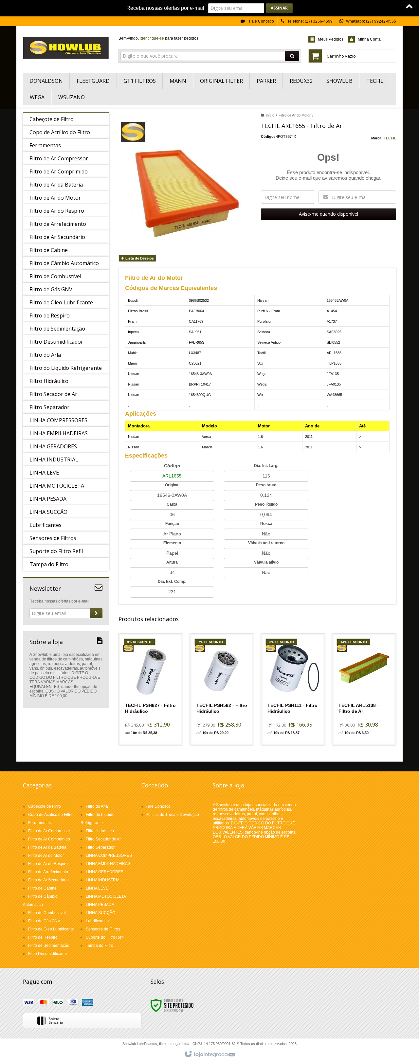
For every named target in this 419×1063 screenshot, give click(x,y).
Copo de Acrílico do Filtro (50, 814)
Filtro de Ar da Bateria (47, 847)
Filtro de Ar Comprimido (49, 839)
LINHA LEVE (97, 888)
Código (172, 465)
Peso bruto (266, 485)
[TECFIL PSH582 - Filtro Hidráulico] (221, 689)
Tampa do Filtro (99, 945)
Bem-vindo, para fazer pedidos (158, 38)
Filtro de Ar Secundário (48, 880)
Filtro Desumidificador (47, 953)
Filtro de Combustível (47, 912)
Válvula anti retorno (266, 543)
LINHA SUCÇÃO (100, 912)
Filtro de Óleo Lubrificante (51, 929)
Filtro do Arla (97, 806)
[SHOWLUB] (66, 47)
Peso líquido (266, 504)
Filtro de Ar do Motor (295, 115)
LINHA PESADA (100, 904)
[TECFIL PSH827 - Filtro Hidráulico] (150, 689)
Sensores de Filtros (103, 929)
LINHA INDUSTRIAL (104, 880)
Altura (172, 562)
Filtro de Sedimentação (48, 945)
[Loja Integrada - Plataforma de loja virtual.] (210, 1054)
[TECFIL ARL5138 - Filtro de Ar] (364, 689)
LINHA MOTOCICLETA (106, 896)
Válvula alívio (266, 562)
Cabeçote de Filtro (44, 806)
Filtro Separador (100, 847)
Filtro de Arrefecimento (48, 872)
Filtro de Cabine (42, 888)
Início (270, 115)
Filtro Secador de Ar (103, 839)
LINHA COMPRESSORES (109, 855)
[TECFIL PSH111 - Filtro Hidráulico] (293, 689)
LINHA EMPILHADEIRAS (108, 863)
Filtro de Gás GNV (44, 921)
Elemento (172, 543)
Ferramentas (39, 822)
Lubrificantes (97, 921)
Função (172, 523)
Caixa (172, 504)
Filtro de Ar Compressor (49, 831)
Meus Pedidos (330, 39)
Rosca (266, 523)
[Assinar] (279, 8)
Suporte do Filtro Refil (105, 937)
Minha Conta (369, 39)
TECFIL (390, 138)
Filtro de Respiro (43, 937)
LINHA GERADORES (104, 872)
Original (172, 485)
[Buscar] (292, 56)
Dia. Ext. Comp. (172, 581)
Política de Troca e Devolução (172, 814)
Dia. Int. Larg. (266, 465)
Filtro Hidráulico (100, 831)
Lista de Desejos (139, 258)
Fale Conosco (261, 21)
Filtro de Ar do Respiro (48, 863)
